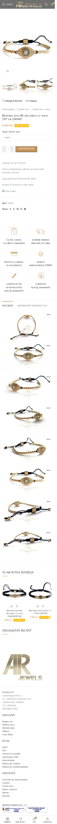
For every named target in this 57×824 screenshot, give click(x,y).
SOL (4, 750)
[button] (5, 47)
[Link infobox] (14, 235)
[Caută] (46, 4)
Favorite (6, 796)
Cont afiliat (7, 734)
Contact (6, 782)
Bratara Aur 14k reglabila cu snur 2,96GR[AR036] (14, 613)
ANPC (5, 747)
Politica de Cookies (11, 763)
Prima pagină (8, 109)
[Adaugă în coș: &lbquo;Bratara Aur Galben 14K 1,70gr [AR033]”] (37, 606)
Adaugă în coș (26, 148)
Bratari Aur (23, 109)
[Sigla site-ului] (29, 4)
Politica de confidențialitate (15, 766)
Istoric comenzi (9, 789)
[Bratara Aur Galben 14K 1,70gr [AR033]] (40, 593)
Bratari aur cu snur (41, 109)
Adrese (5, 792)
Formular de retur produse (14, 779)
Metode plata (8, 728)
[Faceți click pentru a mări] (7, 71)
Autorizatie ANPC (10, 757)
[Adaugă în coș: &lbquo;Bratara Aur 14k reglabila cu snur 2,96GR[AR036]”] (11, 606)
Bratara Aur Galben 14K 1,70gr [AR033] (40, 612)
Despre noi (7, 721)
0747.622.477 (8, 692)
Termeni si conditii (11, 753)
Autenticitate (8, 760)
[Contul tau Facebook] (10, 209)
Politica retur (8, 724)
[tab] (7, 305)
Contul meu (7, 786)
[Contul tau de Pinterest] (18, 209)
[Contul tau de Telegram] (25, 209)
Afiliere (5, 731)
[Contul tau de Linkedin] (21, 209)
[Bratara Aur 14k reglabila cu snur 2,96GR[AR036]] (14, 593)
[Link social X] (14, 209)
